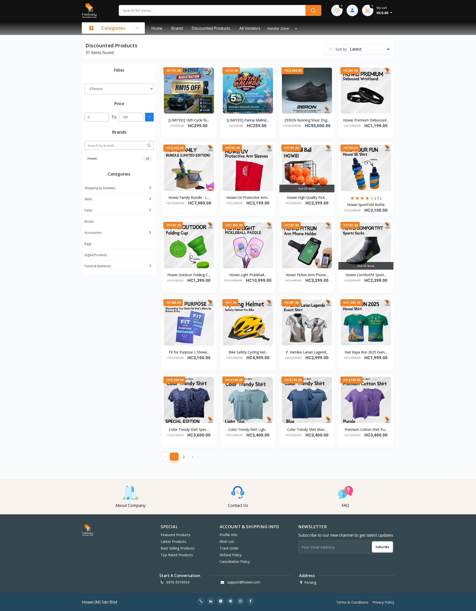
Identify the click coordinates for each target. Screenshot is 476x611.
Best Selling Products (178, 548)
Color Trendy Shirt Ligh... (247, 429)
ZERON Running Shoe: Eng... (306, 120)
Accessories (93, 233)
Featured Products (175, 534)
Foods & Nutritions (98, 266)
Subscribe (382, 547)
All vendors (249, 28)
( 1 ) (378, 198)
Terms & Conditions (352, 602)
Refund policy (230, 555)
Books (89, 221)
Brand (177, 28)
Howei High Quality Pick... (307, 197)
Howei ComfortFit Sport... (366, 274)
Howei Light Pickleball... (247, 274)
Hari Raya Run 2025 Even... (366, 352)
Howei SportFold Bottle (366, 204)
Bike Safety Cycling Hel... (248, 352)
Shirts (88, 199)
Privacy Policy (383, 602)
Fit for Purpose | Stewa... (189, 352)
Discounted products (211, 28)
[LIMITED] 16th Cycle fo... (189, 120)
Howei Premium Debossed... (365, 120)
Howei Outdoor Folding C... (188, 274)
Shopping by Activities (100, 188)
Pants (88, 210)
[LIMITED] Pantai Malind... (247, 120)
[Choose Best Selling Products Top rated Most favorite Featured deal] (119, 88)
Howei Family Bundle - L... (188, 197)
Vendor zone (278, 28)
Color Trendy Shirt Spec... (189, 429)
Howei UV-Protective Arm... (247, 197)
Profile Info (229, 534)
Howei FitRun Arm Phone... (307, 274)
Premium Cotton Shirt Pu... (366, 429)
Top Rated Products (177, 555)
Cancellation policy (235, 561)
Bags (88, 244)
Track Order (229, 548)
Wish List (227, 541)
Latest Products (173, 541)
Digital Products (96, 255)
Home (156, 28)
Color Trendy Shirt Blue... (307, 429)
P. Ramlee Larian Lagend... (307, 352)
